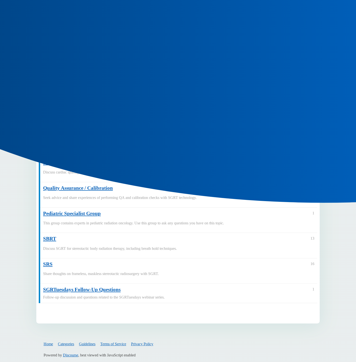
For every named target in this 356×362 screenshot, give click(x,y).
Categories (66, 344)
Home (48, 344)
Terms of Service (113, 344)
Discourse (70, 355)
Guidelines (87, 344)
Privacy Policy (142, 344)
